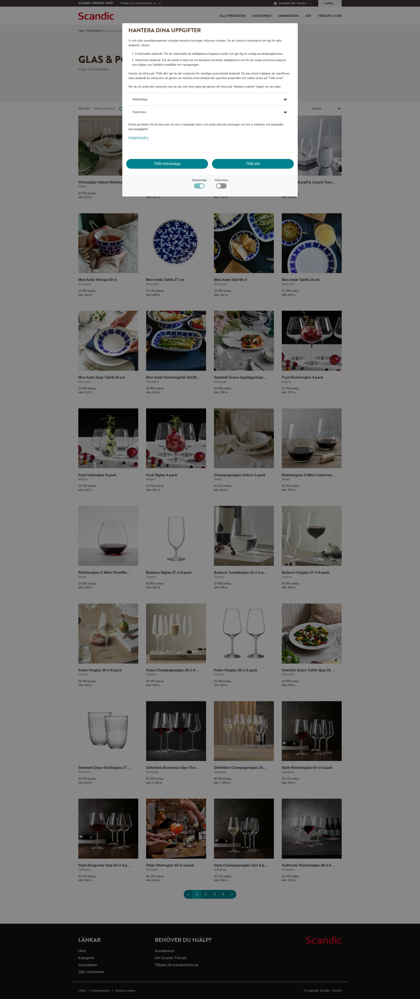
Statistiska (221, 180)
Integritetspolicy (138, 137)
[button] (209, 99)
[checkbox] (221, 187)
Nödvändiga (199, 180)
